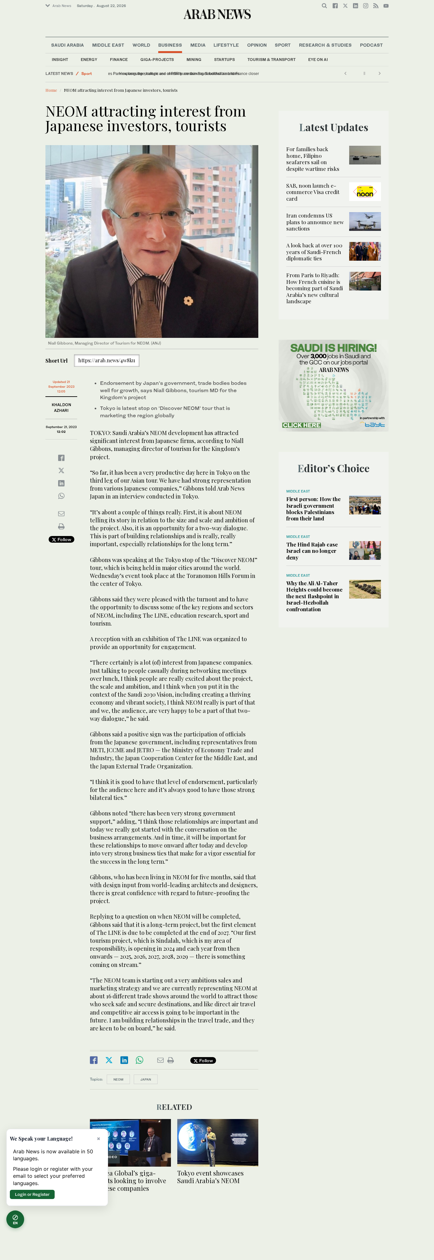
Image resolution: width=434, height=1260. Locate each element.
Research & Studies (325, 45)
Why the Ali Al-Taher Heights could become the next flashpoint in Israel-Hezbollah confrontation (314, 596)
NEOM (118, 1079)
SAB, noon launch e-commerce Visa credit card (312, 192)
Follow (63, 539)
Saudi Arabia (67, 45)
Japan (145, 1079)
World (141, 45)
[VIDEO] (130, 1142)
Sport (283, 45)
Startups (224, 59)
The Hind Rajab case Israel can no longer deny (312, 551)
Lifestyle (226, 45)
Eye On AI (318, 59)
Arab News (61, 5)
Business (170, 45)
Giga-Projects (157, 59)
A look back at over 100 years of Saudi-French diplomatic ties (314, 252)
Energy (89, 59)
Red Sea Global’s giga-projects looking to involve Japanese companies (128, 1180)
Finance (119, 59)
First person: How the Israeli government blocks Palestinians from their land (313, 508)
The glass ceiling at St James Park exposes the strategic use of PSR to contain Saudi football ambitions (200, 73)
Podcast (371, 45)
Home (51, 90)
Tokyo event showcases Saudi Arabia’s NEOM (210, 1177)
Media (198, 45)
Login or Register (32, 1194)
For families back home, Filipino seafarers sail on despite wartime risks (312, 158)
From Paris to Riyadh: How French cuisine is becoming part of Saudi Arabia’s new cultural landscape (314, 288)
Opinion (257, 45)
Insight (60, 59)
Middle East (108, 45)
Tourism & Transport (271, 59)
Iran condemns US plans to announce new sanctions (315, 222)
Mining (193, 59)
